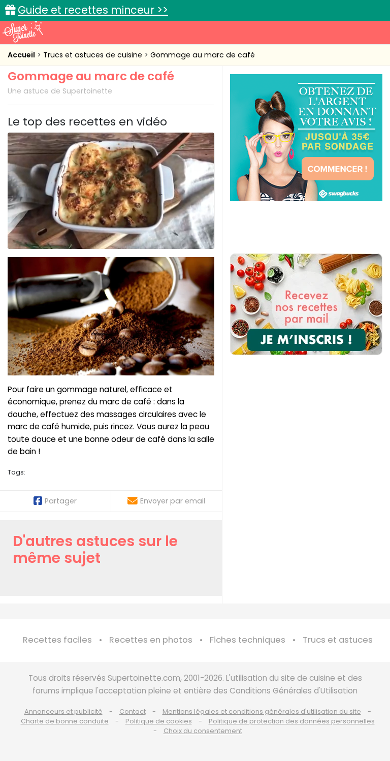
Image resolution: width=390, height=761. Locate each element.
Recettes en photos (150, 640)
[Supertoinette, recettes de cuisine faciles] (23, 31)
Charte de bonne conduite (65, 721)
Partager (61, 501)
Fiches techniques (247, 640)
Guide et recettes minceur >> (93, 10)
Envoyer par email (172, 501)
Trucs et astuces (338, 640)
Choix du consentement (203, 730)
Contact (132, 711)
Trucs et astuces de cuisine (93, 55)
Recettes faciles (57, 640)
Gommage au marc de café (202, 55)
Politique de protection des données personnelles (292, 721)
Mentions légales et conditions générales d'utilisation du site (261, 711)
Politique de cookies (158, 721)
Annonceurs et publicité (63, 711)
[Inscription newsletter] (306, 304)
